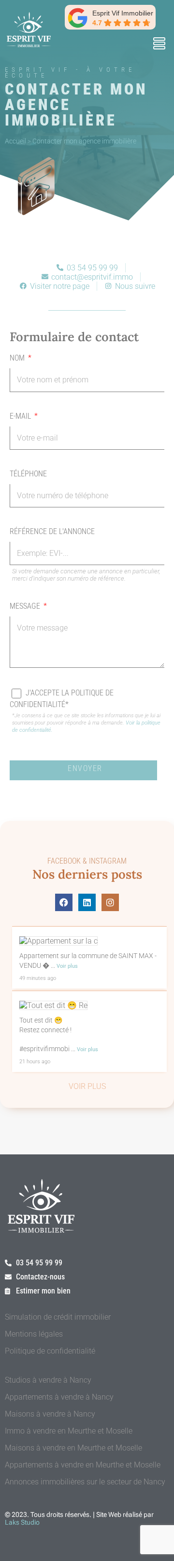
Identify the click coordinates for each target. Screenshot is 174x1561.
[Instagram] (110, 902)
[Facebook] (63, 902)
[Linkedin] (87, 902)
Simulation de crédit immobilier (58, 1317)
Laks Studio (22, 1522)
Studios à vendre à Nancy (48, 1380)
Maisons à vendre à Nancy (50, 1414)
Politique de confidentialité (50, 1351)
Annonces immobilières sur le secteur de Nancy (85, 1481)
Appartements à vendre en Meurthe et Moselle (82, 1464)
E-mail (21, 416)
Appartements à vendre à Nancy (59, 1397)
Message (26, 606)
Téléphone (28, 473)
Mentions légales (34, 1334)
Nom (18, 358)
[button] (159, 44)
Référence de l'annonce (52, 531)
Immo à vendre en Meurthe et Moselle (68, 1430)
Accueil (15, 141)
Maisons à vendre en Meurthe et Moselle (73, 1447)
